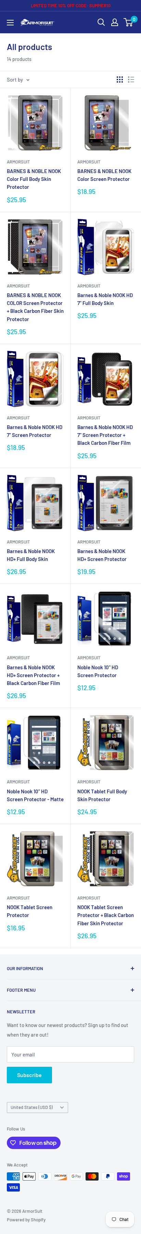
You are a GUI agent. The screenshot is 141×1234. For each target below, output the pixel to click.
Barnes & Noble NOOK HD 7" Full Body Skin (105, 299)
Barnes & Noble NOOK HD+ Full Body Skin (31, 555)
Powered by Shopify (26, 1219)
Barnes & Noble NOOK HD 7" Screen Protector (34, 431)
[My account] (114, 22)
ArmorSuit (18, 161)
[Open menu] (10, 22)
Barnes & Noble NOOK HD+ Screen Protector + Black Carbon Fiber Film (33, 675)
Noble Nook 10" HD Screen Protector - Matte (35, 795)
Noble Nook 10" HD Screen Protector (97, 671)
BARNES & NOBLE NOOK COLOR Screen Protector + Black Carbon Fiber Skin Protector (35, 307)
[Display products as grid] (120, 79)
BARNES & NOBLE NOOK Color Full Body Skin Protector (34, 179)
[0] (128, 22)
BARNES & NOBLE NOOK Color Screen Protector (104, 175)
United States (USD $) (32, 1107)
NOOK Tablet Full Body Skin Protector (102, 795)
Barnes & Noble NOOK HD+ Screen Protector (102, 555)
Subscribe (29, 1075)
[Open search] (101, 22)
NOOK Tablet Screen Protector (29, 911)
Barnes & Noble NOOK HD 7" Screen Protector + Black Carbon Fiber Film (105, 435)
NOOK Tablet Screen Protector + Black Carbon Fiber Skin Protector (105, 915)
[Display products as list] (131, 79)
